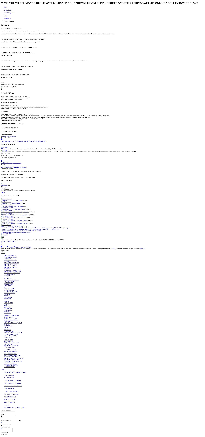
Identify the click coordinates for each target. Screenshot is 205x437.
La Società (55, 229)
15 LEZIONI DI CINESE (7, 212)
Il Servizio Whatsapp (59, 228)
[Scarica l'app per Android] (6, 233)
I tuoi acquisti (24, 229)
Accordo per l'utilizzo (35, 230)
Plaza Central (19, 206)
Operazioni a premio (48, 229)
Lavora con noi (10, 230)
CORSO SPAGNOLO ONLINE (9, 209)
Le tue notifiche (32, 229)
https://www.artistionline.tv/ (10, 136)
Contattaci (3, 230)
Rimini (29, 232)
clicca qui (113, 248)
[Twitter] (2, 192)
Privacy (16, 230)
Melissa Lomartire (5, 149)
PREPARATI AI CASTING (8, 226)
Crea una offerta (5, 229)
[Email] (4, 192)
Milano (7, 232)
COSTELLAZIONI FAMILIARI (9, 217)
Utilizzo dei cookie (22, 230)
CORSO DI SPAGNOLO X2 (8, 206)
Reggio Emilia (19, 232)
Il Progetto (67, 228)
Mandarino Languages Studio (21, 212)
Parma (14, 232)
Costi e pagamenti (46, 228)
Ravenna (25, 232)
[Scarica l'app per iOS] (4, 235)
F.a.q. (28, 230)
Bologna (3, 232)
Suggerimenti (39, 229)
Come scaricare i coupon (15, 229)
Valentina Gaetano (22, 217)
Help (52, 228)
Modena (11, 232)
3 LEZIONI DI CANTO (7, 203)
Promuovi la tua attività (36, 228)
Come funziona (4, 228)
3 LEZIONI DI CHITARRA (8, 200)
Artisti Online (4, 151)
